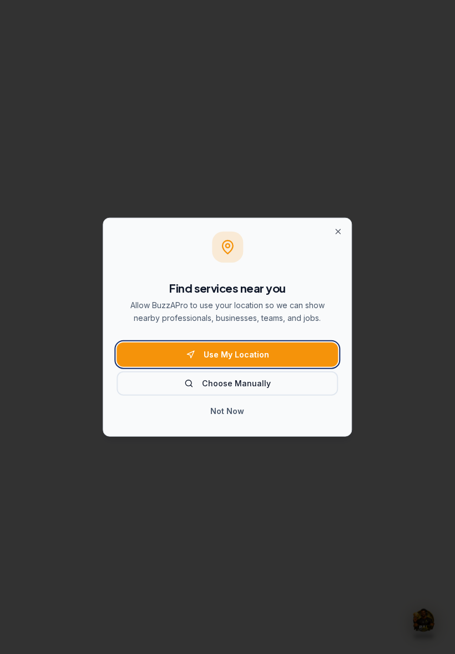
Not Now (227, 411)
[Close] (338, 231)
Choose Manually (236, 383)
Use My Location (236, 354)
